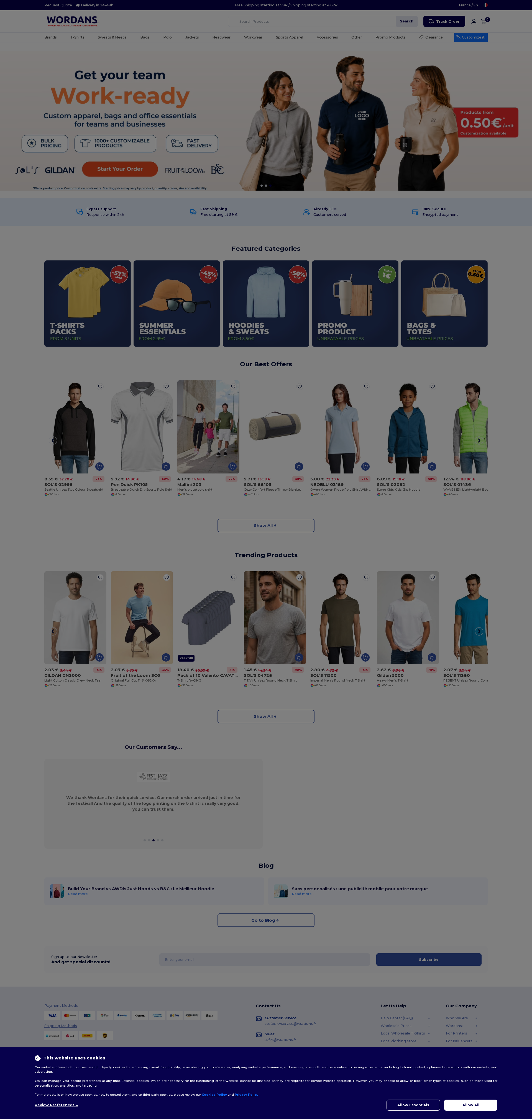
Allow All (470, 1105)
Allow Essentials (413, 1105)
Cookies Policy (214, 1095)
